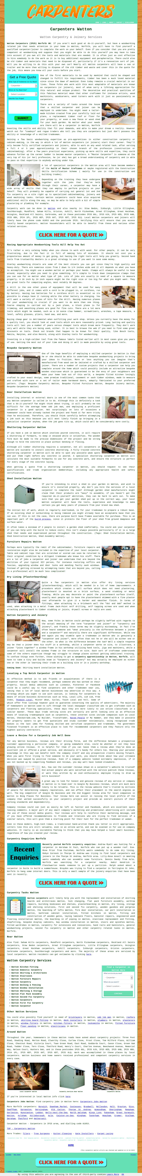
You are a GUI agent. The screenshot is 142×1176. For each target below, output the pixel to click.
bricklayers (75, 1017)
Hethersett (40, 1119)
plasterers (129, 1020)
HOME (97, 22)
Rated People (77, 718)
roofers (130, 1017)
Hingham (81, 1116)
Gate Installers (84, 1134)
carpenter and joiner (55, 639)
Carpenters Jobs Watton (93, 1102)
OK (123, 1174)
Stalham (129, 1116)
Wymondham (100, 1110)
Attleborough (37, 1116)
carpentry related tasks (105, 928)
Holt (112, 1107)
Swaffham (12, 1110)
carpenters (103, 64)
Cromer (118, 1116)
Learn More (113, 1174)
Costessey (75, 1107)
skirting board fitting (34, 1020)
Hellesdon (101, 1107)
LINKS (104, 22)
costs (56, 70)
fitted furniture (125, 1023)
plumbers (102, 1020)
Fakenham (109, 1113)
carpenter (12, 410)
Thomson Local (24, 700)
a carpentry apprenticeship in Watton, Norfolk (100, 657)
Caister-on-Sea (65, 1116)
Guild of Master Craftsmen (66, 168)
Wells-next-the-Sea (56, 1113)
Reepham (129, 1110)
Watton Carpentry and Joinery (27, 615)
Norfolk (11, 931)
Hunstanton (27, 1113)
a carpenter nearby (94, 862)
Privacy (133, 1155)
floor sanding (28, 1026)
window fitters (29, 1023)
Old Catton (58, 1110)
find (15, 942)
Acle (50, 1116)
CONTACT (119, 22)
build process (43, 519)
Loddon (39, 1113)
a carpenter (70, 125)
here (88, 954)
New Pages (17, 1155)
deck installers (73, 1020)
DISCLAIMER (129, 22)
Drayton (122, 1107)
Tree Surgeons (42, 1134)
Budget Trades (12, 1171)
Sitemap (8, 1155)
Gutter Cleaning (62, 1134)
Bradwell (88, 1107)
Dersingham (41, 1110)
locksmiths (94, 1023)
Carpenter (12, 1124)
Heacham (106, 1116)
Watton (51, 208)
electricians (58, 1026)
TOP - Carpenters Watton (21, 1129)
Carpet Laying (105, 1134)
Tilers (26, 1134)
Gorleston (12, 1113)
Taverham (94, 1116)
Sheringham (115, 1110)
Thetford (23, 1119)
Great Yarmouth (125, 1113)
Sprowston (26, 1110)
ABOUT (111, 22)
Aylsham (22, 1116)
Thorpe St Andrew (80, 1110)
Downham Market (58, 1107)
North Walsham (78, 1113)
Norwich (42, 1107)
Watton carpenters (37, 898)
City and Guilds (35, 660)
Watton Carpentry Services (29, 960)
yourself (103, 52)
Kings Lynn (95, 1113)
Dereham (11, 1119)
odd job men (104, 1017)
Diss (131, 1107)
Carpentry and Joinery (71, 660)
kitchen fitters (63, 1023)
